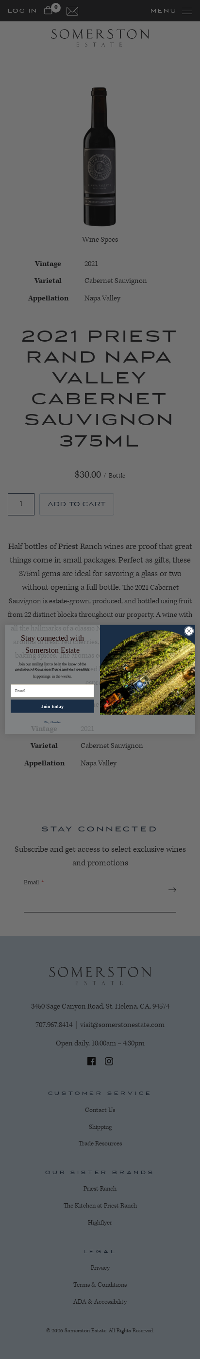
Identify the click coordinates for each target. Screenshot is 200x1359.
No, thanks (52, 722)
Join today (52, 706)
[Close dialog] (188, 631)
